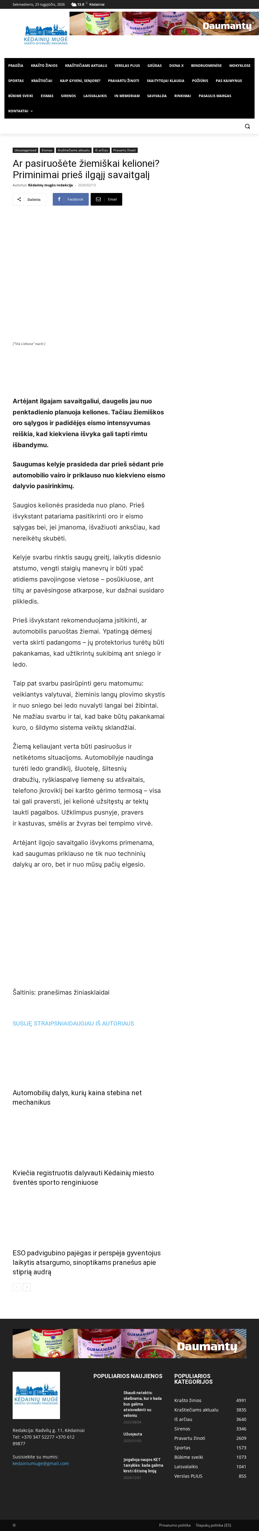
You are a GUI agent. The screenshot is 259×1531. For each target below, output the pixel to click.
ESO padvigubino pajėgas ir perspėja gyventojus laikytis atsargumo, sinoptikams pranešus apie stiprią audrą (87, 1262)
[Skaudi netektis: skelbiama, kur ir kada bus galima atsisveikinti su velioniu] (106, 1399)
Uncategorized (25, 150)
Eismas (47, 150)
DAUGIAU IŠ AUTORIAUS (101, 1023)
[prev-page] (17, 1287)
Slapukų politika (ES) (213, 1525)
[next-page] (27, 1287)
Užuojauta (132, 1434)
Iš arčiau (101, 150)
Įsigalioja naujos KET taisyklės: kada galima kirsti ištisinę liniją (143, 1465)
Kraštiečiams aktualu (74, 150)
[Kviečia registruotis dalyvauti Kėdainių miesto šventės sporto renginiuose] (89, 1136)
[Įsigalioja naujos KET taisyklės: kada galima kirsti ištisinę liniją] (106, 1466)
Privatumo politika (175, 1525)
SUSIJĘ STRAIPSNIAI (41, 1023)
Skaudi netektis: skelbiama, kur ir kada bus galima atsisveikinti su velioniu (142, 1404)
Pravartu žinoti (124, 150)
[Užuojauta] (106, 1440)
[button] (247, 126)
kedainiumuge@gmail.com (41, 1463)
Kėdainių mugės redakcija (50, 185)
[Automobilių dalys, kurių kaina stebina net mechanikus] (89, 1056)
